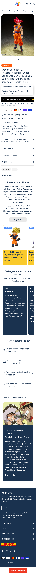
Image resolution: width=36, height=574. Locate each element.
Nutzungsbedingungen (9, 515)
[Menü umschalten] (2, 4)
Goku (14, 169)
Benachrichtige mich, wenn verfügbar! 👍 (18, 99)
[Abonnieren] (32, 508)
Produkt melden (7, 175)
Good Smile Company (13, 462)
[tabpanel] (18, 442)
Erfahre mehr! (10, 475)
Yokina (10, 562)
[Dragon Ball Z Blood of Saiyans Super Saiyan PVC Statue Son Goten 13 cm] (15, 237)
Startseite (5, 11)
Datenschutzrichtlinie (9, 517)
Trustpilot (15, 281)
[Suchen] (27, 4)
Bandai (27, 462)
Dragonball (6, 169)
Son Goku (7, 194)
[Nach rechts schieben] (20, 59)
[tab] (6, 397)
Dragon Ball (15, 11)
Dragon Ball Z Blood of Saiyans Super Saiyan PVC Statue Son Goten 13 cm (14, 254)
